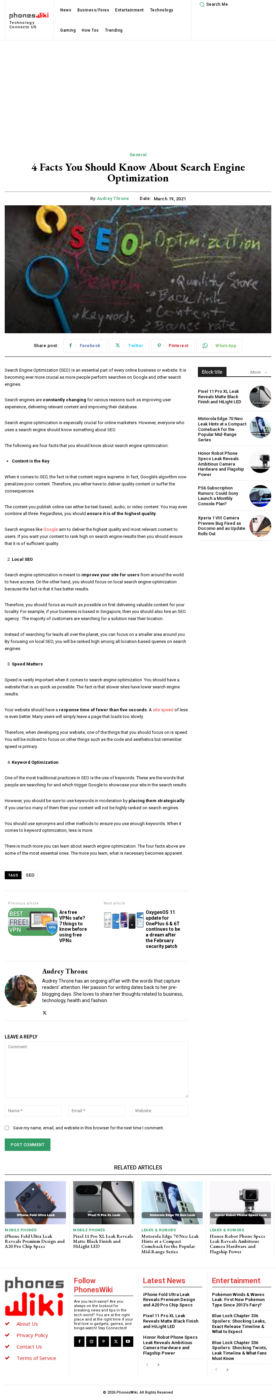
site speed (162, 709)
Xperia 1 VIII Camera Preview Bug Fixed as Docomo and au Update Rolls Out (221, 525)
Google (50, 529)
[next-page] (158, 1365)
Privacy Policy (32, 1335)
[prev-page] (147, 1365)
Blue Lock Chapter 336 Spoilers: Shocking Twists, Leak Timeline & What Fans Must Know (239, 1350)
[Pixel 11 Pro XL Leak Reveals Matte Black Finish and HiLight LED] (260, 397)
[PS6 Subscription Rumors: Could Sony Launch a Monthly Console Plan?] (260, 496)
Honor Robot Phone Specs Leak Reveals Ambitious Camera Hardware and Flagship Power (221, 464)
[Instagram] (91, 1341)
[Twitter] (44, 1011)
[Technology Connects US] (34, 1296)
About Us (27, 1323)
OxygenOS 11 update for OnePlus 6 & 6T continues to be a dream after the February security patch (163, 929)
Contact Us (29, 1346)
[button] (213, 4)
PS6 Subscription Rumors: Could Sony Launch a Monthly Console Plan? (218, 495)
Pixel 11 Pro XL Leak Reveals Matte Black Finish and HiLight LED (219, 396)
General (138, 154)
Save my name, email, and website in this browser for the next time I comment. (88, 1127)
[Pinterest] (103, 1341)
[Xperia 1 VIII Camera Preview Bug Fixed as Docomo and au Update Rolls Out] (260, 526)
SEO (30, 875)
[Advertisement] (138, 91)
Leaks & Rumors (158, 1230)
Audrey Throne (113, 198)
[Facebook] (79, 1341)
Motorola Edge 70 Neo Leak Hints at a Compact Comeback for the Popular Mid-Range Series (222, 429)
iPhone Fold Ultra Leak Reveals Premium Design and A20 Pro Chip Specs (35, 1241)
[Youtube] (128, 1341)
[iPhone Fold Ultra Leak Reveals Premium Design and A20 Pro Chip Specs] (35, 1202)
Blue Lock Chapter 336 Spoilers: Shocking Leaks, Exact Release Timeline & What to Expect (239, 1323)
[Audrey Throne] (21, 991)
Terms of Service (36, 1358)
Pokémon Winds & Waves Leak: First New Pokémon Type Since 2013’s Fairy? (238, 1299)
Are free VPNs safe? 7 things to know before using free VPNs (73, 926)
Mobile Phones (21, 1230)
